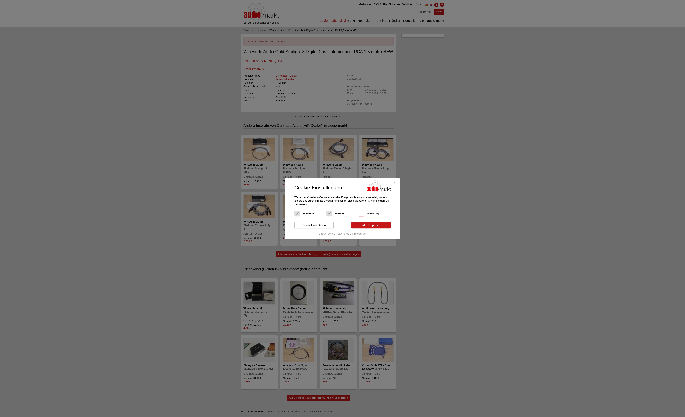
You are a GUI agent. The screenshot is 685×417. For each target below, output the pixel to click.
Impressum (360, 233)
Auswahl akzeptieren (314, 225)
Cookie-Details (327, 233)
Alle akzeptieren (371, 225)
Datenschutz (344, 233)
